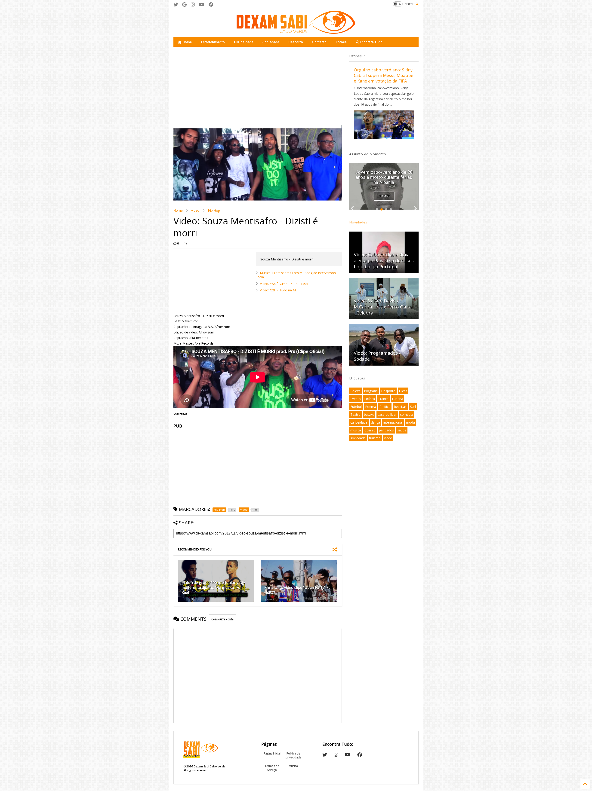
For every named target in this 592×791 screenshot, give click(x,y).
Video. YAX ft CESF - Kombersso (284, 283)
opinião (370, 430)
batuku (369, 414)
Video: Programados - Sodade (377, 356)
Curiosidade (243, 42)
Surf (413, 406)
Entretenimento (213, 42)
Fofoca (341, 42)
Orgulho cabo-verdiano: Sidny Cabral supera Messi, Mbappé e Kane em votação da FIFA (383, 75)
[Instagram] (193, 4)
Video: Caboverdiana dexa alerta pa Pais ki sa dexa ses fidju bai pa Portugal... (383, 177)
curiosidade (358, 422)
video (195, 210)
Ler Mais (384, 196)
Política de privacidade (293, 755)
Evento (355, 399)
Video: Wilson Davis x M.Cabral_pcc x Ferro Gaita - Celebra (383, 307)
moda (410, 422)
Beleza (355, 391)
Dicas (403, 391)
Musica (293, 766)
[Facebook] (211, 4)
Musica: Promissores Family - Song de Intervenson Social (296, 275)
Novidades (358, 222)
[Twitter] (175, 4)
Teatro (355, 414)
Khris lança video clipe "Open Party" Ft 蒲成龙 (297, 590)
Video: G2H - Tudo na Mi (278, 290)
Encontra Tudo (370, 42)
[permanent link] (185, 243)
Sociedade (270, 42)
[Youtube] (201, 4)
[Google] (184, 4)
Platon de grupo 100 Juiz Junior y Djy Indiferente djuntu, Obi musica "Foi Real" (213, 587)
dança (375, 422)
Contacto (319, 42)
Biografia (371, 391)
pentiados (386, 430)
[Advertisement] (257, 86)
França (383, 399)
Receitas (400, 406)
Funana (397, 399)
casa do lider (387, 414)
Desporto (295, 42)
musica (355, 430)
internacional (393, 422)
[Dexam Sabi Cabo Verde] (296, 31)
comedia (406, 414)
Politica (384, 406)
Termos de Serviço (272, 768)
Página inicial (272, 753)
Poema (370, 406)
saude (401, 430)
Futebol (356, 406)
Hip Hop (214, 210)
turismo (375, 438)
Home (187, 42)
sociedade (358, 438)
